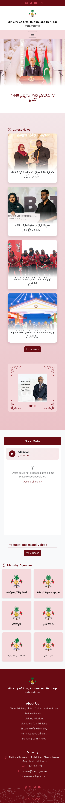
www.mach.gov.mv (34, 776)
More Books (32, 553)
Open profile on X (32, 481)
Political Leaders (34, 713)
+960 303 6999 (34, 766)
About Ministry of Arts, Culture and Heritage (34, 708)
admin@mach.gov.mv (35, 771)
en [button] (41, 3)
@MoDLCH (23, 455)
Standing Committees (34, 738)
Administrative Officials (34, 733)
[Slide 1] (30, 406)
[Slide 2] (35, 406)
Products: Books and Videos (27, 545)
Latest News (21, 129)
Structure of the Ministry (34, 728)
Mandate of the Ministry (34, 723)
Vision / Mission (34, 718)
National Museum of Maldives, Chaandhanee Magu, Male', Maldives (34, 759)
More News (32, 349)
